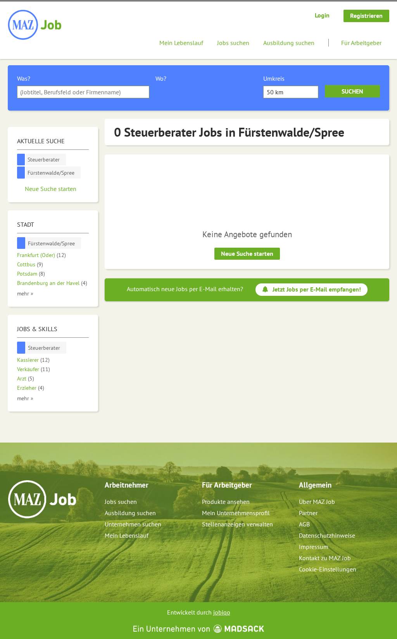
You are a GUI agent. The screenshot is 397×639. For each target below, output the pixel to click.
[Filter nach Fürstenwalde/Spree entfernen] (21, 243)
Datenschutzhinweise (327, 535)
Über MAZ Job (317, 501)
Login (322, 15)
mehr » (25, 293)
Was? (23, 78)
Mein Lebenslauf (181, 43)
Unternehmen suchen (133, 524)
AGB (304, 524)
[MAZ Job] (35, 25)
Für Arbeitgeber (361, 43)
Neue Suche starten (247, 253)
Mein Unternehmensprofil (236, 513)
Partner (308, 513)
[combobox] (83, 92)
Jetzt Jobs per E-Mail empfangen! (317, 289)
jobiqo (221, 612)
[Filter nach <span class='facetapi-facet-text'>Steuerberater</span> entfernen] (21, 160)
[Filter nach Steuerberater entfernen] (21, 348)
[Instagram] (27, 535)
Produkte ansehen (226, 501)
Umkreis (274, 78)
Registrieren (366, 15)
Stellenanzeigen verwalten (237, 524)
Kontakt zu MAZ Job (325, 558)
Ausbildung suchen (288, 43)
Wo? (160, 78)
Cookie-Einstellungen (327, 569)
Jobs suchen (233, 43)
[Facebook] (14, 535)
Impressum (313, 546)
